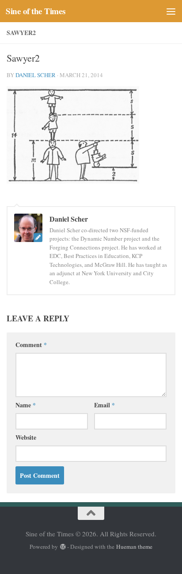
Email (104, 405)
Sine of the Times (35, 11)
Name (25, 405)
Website (25, 437)
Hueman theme (134, 547)
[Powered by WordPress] (62, 547)
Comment (31, 344)
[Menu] (171, 11)
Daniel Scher (35, 75)
